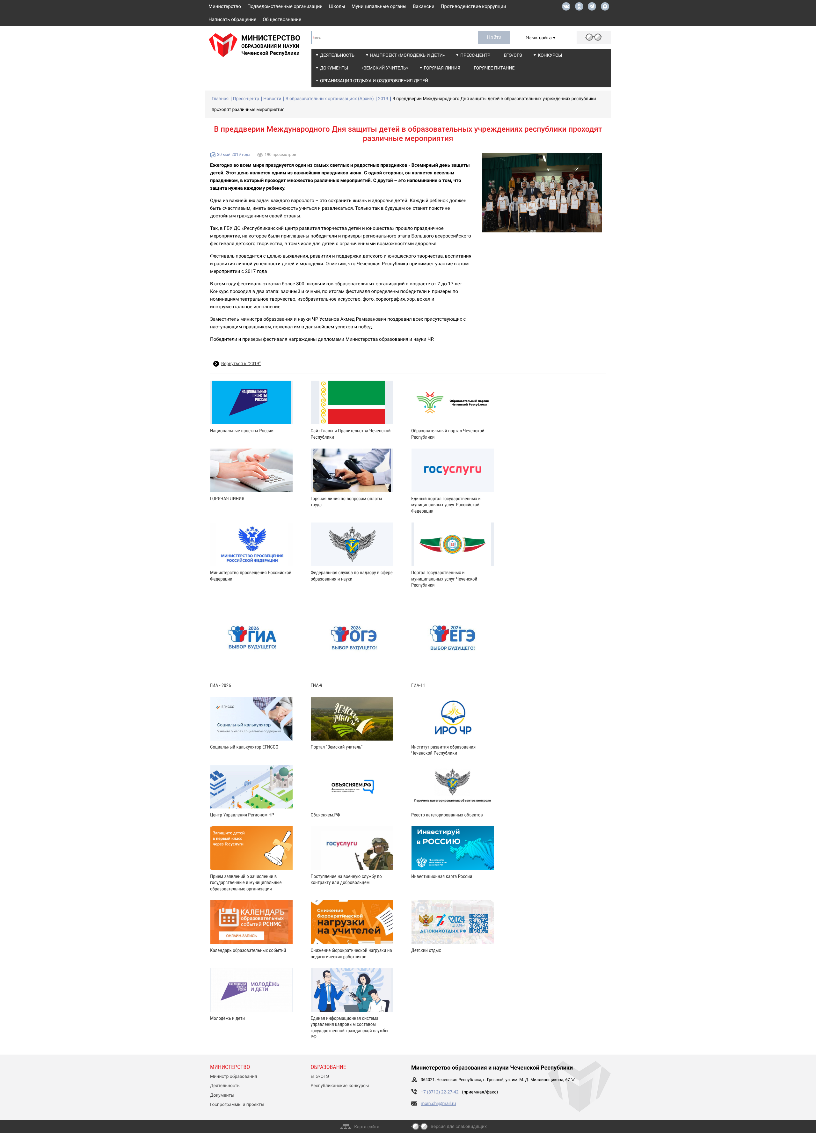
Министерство (224, 6)
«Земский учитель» (384, 68)
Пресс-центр (475, 55)
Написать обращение (232, 19)
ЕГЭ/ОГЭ (513, 55)
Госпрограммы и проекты (237, 1104)
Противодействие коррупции (473, 6)
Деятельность (337, 55)
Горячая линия (442, 68)
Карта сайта (366, 1126)
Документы (334, 68)
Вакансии (423, 6)
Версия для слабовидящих (459, 1126)
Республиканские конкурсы (340, 1085)
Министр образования (233, 1076)
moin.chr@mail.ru (438, 1103)
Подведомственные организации (285, 6)
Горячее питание (494, 68)
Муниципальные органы (379, 6)
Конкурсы (550, 55)
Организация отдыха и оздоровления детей (374, 81)
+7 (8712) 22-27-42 (440, 1092)
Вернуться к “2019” (241, 363)
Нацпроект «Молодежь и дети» (407, 55)
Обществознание (282, 19)
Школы (337, 6)
